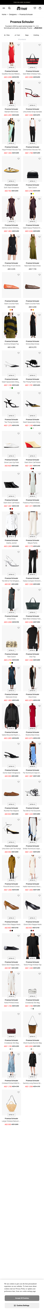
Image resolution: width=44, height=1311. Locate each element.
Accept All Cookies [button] (22, 1298)
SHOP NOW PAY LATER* (22, 2)
